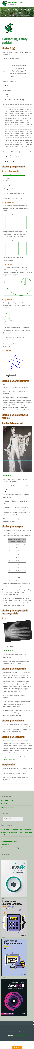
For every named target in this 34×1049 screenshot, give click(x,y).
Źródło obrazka (8, 475)
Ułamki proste (5, 844)
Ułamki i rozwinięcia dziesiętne (9, 838)
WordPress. (22, 1035)
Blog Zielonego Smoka (15, 2)
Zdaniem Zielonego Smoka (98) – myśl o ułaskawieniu (16, 829)
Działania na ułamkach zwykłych (9, 841)
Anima (15, 1035)
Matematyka (11, 15)
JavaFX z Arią (4, 804)
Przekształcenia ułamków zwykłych (10, 848)
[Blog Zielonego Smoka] (4, 3)
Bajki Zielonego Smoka (7, 807)
